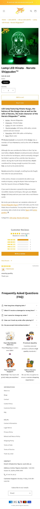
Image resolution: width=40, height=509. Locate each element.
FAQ (5, 412)
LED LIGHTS (12, 20)
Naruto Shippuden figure (9, 205)
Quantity (4, 86)
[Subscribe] (30, 493)
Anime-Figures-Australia (22, 505)
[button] (4, 11)
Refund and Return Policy (12, 436)
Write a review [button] (20, 254)
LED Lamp (13, 218)
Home (4, 20)
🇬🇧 (10, 354)
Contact (6, 399)
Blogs (5, 395)
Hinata (5, 82)
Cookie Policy (8, 404)
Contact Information (10, 423)
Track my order (8, 454)
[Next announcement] (36, 2)
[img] (6, 266)
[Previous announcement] (3, 2)
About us (7, 390)
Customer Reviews (10, 408)
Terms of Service (9, 449)
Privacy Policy (8, 432)
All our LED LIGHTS (24, 20)
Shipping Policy (9, 441)
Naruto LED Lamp (22, 218)
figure (28, 210)
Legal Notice (8, 428)
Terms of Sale (8, 445)
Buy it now (20, 103)
